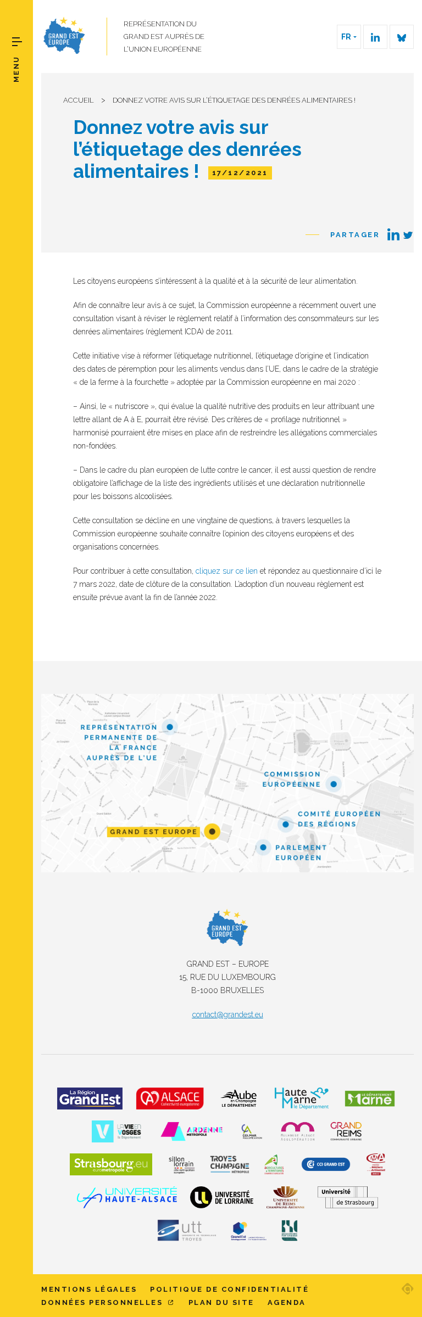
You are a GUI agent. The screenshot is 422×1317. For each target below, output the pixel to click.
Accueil (78, 100)
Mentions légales (89, 1289)
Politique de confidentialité (229, 1289)
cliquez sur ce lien (227, 571)
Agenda (287, 1302)
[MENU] (17, 42)
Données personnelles (103, 1302)
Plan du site (221, 1302)
